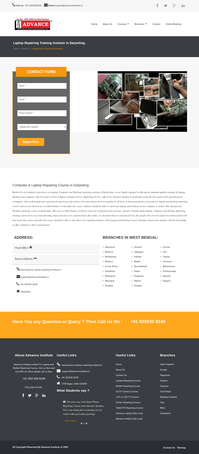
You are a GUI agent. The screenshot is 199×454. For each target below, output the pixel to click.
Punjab (163, 369)
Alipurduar (110, 247)
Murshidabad (140, 266)
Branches (25, 49)
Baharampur (169, 266)
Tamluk (166, 256)
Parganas (138, 276)
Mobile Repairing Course (128, 386)
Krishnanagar (169, 271)
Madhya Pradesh (168, 397)
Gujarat (163, 380)
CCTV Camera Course (127, 391)
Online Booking (173, 24)
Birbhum (109, 261)
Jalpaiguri (138, 252)
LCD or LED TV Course (127, 397)
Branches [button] (139, 24)
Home (94, 24)
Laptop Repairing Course (128, 380)
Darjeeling (110, 271)
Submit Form (31, 142)
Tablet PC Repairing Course (129, 408)
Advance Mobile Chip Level (129, 418)
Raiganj (166, 280)
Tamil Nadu (165, 391)
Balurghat (109, 280)
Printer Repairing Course (128, 402)
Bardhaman (110, 256)
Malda (137, 261)
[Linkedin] (183, 6)
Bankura (109, 252)
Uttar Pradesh (167, 364)
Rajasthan (165, 375)
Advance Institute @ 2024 (54, 447)
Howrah (138, 247)
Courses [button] (122, 24)
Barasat (167, 276)
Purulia (166, 247)
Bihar (162, 408)
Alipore (137, 280)
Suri (165, 252)
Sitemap (181, 447)
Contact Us (121, 375)
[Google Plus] (173, 6)
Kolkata (137, 256)
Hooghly (109, 285)
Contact (156, 24)
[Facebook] (156, 6)
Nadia (137, 271)
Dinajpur (138, 285)
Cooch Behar (111, 266)
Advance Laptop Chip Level (129, 413)
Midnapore (110, 276)
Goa (162, 402)
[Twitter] (164, 6)
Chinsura (167, 261)
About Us (107, 24)
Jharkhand (165, 413)
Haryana (164, 386)
